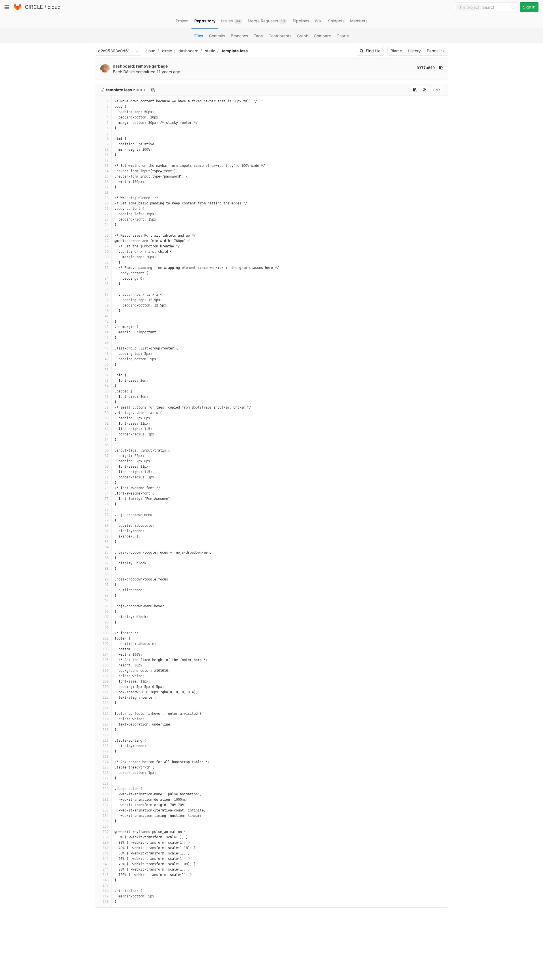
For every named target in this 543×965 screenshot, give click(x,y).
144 (106, 869)
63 (107, 434)
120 (106, 740)
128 (106, 783)
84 (107, 547)
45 (107, 338)
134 (106, 816)
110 (106, 687)
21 (107, 209)
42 (107, 321)
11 (107, 155)
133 (106, 810)
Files (198, 35)
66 (107, 450)
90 (107, 579)
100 (106, 633)
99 (107, 628)
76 (107, 504)
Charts (343, 35)
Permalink (436, 50)
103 (106, 649)
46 (107, 343)
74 (107, 493)
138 (106, 837)
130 (106, 794)
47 (107, 348)
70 (107, 472)
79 (107, 520)
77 (107, 509)
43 (107, 327)
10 (107, 150)
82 (107, 536)
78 (107, 515)
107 (106, 671)
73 (107, 488)
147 (106, 886)
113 (106, 703)
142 (106, 859)
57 (107, 402)
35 (107, 284)
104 (106, 655)
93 (107, 595)
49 (107, 359)
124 (106, 762)
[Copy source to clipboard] (415, 90)
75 (107, 499)
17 (107, 187)
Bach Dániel (124, 71)
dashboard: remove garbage (140, 66)
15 (107, 176)
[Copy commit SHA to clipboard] (441, 68)
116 (106, 719)
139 (106, 843)
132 (106, 805)
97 (107, 617)
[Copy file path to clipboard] (152, 90)
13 (107, 166)
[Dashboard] (17, 9)
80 (107, 526)
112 (106, 698)
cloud (54, 7)
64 (107, 440)
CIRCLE (34, 7)
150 (106, 902)
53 (107, 381)
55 (107, 391)
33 (107, 273)
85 (107, 552)
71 (107, 477)
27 (107, 241)
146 (106, 880)
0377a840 (426, 68)
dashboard (188, 50)
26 (107, 236)
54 (107, 386)
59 (107, 413)
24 (107, 225)
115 (106, 714)
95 (107, 606)
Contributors (279, 35)
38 (107, 300)
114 (106, 708)
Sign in (529, 7)
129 (106, 789)
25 (107, 230)
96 (107, 612)
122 (106, 751)
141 (106, 853)
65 (107, 445)
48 (107, 354)
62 (107, 429)
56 (107, 397)
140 (106, 848)
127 (106, 778)
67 (107, 456)
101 (106, 638)
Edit (436, 90)
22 (107, 214)
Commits (217, 35)
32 (107, 268)
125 (106, 767)
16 (107, 182)
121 (106, 746)
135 (106, 821)
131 (106, 800)
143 (106, 864)
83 (107, 542)
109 (106, 681)
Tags (258, 35)
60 (107, 418)
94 (107, 601)
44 (107, 332)
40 (107, 311)
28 (107, 246)
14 (107, 171)
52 (107, 375)
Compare (322, 35)
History (414, 50)
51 (107, 370)
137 (106, 832)
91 (107, 585)
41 (107, 316)
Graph (302, 35)
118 (106, 730)
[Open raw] (424, 90)
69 (107, 467)
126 (106, 773)
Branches (239, 35)
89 (107, 574)
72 (107, 483)
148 (106, 891)
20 (107, 203)
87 (107, 563)
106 (106, 665)
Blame (396, 50)
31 (107, 262)
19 (107, 198)
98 (107, 622)
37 (107, 295)
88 (107, 569)
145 (106, 875)
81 (107, 531)
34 (107, 278)
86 (107, 558)
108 (106, 676)
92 (107, 590)
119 (106, 735)
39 (107, 305)
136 (106, 826)
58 (107, 407)
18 (107, 193)
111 (106, 692)
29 (107, 252)
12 (107, 160)
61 (107, 424)
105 (106, 660)
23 (107, 219)
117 (106, 724)
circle (167, 50)
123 (106, 757)
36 (107, 289)
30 (107, 257)
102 (106, 644)
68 (107, 461)
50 (107, 364)
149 (106, 896)
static (210, 50)
